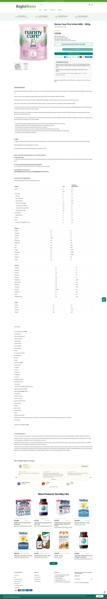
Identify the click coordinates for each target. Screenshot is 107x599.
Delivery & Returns (18, 579)
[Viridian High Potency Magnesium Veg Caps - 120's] (43, 508)
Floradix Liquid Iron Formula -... (39, 551)
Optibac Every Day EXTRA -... (19, 551)
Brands (45, 9)
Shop (40, 9)
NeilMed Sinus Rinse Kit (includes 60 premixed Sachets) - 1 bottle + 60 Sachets (63, 527)
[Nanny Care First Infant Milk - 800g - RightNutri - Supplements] (33, 42)
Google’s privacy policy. (15, 597)
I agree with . (82, 582)
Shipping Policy (37, 581)
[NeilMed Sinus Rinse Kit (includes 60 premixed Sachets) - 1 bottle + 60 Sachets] (63, 508)
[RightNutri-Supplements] (26, 7)
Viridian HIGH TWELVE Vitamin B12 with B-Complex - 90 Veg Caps (83, 558)
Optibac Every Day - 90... (79, 518)
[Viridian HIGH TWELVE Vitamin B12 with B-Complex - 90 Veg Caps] (84, 540)
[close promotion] (93, 1)
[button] (15, 42)
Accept (99, 596)
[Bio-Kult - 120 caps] (63, 540)
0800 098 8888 (59, 578)
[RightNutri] (20, 466)
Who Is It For (52, 9)
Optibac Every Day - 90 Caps (80, 524)
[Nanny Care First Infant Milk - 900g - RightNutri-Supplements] (25, 66)
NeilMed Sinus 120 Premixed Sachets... (20, 518)
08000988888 (36, 171)
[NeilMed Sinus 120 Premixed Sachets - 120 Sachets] (23, 508)
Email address (77, 579)
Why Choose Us (37, 577)
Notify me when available (73, 53)
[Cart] (89, 4)
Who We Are (36, 575)
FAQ (15, 577)
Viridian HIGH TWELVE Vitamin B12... (81, 551)
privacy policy (6, 597)
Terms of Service (17, 581)
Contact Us (16, 575)
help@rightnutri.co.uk (22, 171)
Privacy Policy (17, 583)
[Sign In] (92, 4)
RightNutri (25, 465)
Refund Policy (37, 579)
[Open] (104, 299)
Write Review (84, 466)
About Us (60, 9)
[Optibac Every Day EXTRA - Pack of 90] (23, 540)
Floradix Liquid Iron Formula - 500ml (41, 557)
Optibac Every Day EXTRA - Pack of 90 (21, 557)
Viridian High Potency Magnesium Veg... (41, 518)
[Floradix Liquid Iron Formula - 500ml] (43, 540)
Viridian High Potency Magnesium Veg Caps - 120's (43, 526)
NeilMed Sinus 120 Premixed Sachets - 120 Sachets (23, 526)
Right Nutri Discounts (19, 585)
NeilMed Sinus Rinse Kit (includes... (60, 518)
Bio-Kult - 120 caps (57, 551)
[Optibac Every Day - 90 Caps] (84, 508)
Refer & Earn (16, 587)
